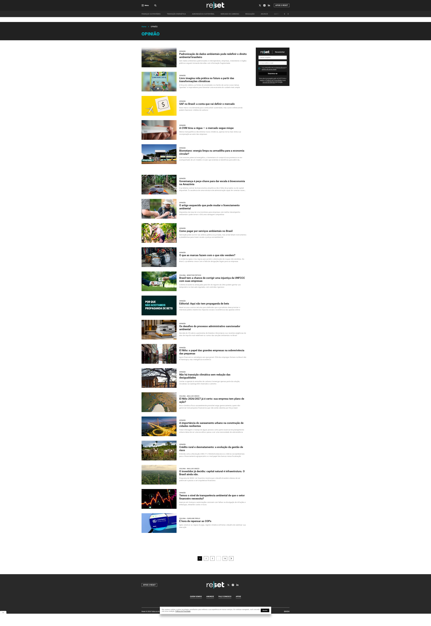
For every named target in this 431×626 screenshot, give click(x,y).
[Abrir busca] (155, 5)
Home (144, 27)
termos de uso (280, 67)
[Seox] (286, 611)
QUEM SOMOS (279, 14)
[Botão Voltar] (284, 14)
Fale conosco (224, 596)
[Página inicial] (215, 585)
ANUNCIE (264, 14)
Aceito (265, 610)
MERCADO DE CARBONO (230, 14)
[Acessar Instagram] (264, 5)
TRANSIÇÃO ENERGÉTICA (176, 14)
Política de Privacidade (274, 80)
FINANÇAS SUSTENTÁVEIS (151, 14)
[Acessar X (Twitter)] (260, 5)
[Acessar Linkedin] (269, 5)
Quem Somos (196, 596)
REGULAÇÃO (250, 14)
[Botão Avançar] (288, 14)
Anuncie (210, 596)
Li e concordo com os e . (274, 68)
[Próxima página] (231, 558)
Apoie (238, 596)
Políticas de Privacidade (182, 611)
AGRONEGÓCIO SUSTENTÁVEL (203, 14)
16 (225, 558)
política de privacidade (269, 69)
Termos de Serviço (268, 82)
